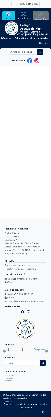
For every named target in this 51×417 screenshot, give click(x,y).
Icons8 (11, 401)
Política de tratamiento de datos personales (25, 404)
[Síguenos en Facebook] (29, 60)
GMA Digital (32, 394)
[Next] (46, 351)
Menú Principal (28, 4)
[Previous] (4, 351)
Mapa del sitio (25, 407)
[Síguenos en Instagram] (37, 60)
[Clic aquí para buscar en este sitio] (40, 52)
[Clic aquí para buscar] (43, 363)
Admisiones (24, 18)
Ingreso (8, 18)
